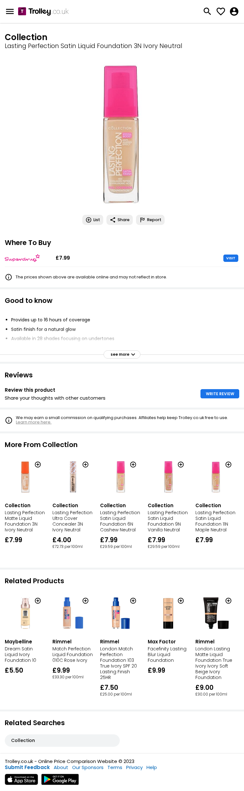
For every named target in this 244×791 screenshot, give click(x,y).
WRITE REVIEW (220, 393)
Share (124, 220)
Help (151, 767)
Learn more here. (33, 422)
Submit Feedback (27, 767)
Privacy (134, 767)
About (61, 767)
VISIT (230, 258)
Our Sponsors (88, 767)
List (96, 220)
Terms (114, 767)
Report (154, 220)
